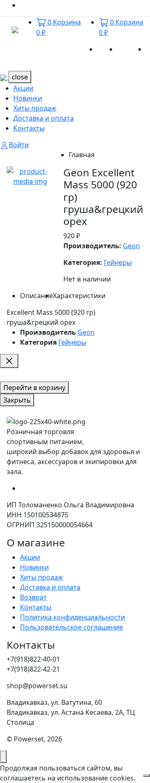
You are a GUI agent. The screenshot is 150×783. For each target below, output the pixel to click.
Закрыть (17, 400)
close (20, 77)
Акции (107, 49)
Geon (131, 245)
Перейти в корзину (34, 387)
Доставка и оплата (43, 118)
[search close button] (9, 361)
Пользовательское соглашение (71, 627)
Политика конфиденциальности (72, 617)
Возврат (33, 597)
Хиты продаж (34, 108)
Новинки (131, 49)
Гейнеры (118, 262)
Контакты (29, 128)
